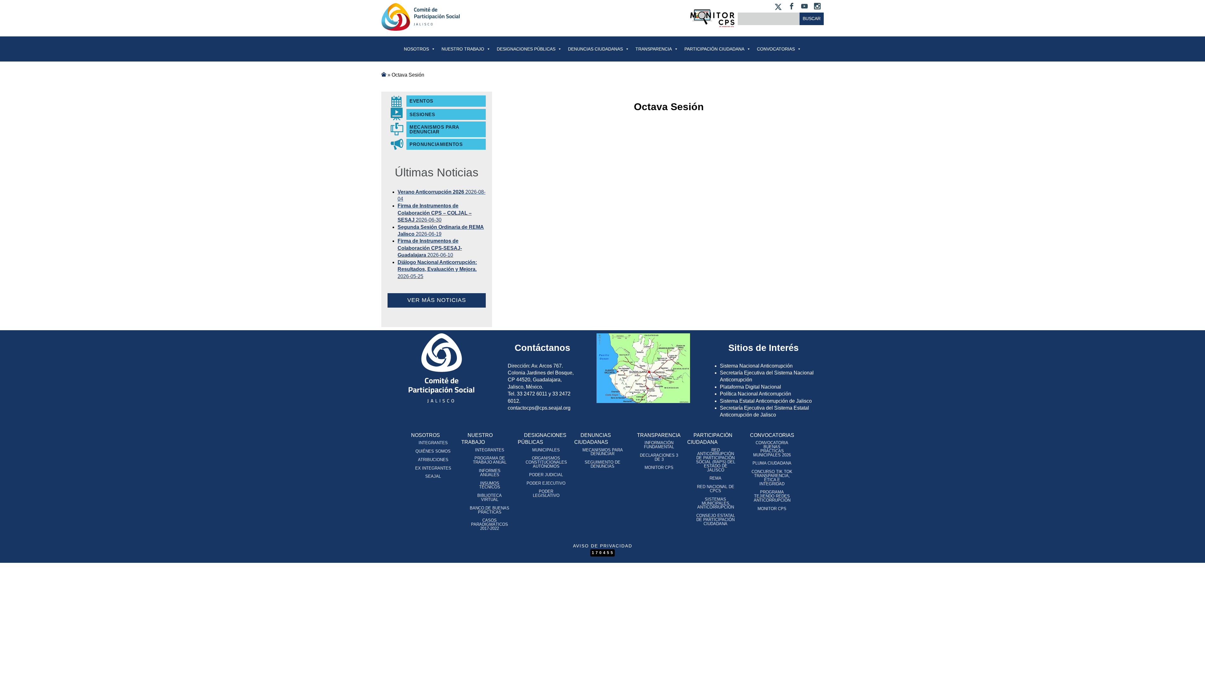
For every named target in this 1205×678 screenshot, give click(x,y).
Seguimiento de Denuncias (602, 464)
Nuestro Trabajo (463, 48)
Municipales (546, 450)
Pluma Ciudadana (771, 463)
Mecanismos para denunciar (602, 452)
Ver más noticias (436, 300)
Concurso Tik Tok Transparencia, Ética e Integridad (772, 477)
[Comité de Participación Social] (420, 25)
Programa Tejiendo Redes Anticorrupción (772, 496)
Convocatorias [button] (776, 48)
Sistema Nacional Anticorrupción (756, 366)
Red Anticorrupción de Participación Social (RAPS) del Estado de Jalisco (715, 460)
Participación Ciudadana (714, 48)
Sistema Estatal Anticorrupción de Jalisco (766, 401)
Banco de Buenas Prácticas (489, 510)
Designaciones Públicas (526, 48)
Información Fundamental (659, 444)
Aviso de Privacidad (602, 545)
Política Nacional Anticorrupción (755, 393)
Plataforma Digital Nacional (750, 387)
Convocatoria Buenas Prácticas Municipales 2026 (772, 448)
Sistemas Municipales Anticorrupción (715, 503)
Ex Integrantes (433, 468)
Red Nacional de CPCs (715, 488)
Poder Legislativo (546, 493)
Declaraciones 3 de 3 (659, 457)
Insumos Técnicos (489, 485)
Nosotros (416, 48)
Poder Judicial (546, 474)
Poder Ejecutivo (546, 483)
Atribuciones (433, 459)
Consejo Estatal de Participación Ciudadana (715, 519)
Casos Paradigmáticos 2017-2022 (489, 524)
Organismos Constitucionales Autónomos (546, 462)
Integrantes (433, 442)
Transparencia (653, 48)
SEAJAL (433, 476)
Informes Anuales (490, 472)
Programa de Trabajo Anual (489, 460)
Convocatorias (772, 435)
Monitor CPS (659, 467)
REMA (715, 478)
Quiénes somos (433, 451)
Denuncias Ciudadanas (595, 48)
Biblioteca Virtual (489, 497)
